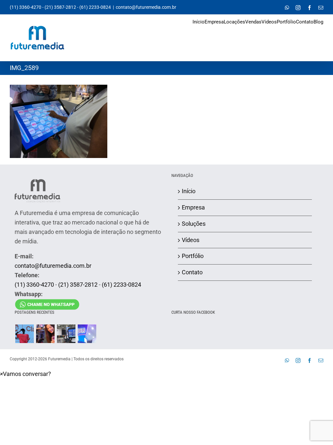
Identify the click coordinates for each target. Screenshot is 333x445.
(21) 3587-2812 (60, 7)
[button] (25, 373)
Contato (192, 272)
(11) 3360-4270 (25, 7)
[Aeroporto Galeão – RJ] (66, 333)
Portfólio (193, 255)
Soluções (194, 223)
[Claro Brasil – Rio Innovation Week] (45, 333)
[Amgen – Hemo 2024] (87, 333)
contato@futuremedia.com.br (146, 7)
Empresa (193, 207)
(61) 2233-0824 (95, 7)
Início (188, 191)
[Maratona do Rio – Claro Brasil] (24, 333)
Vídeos (190, 240)
